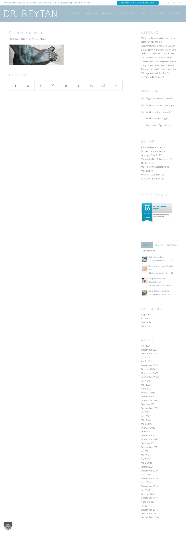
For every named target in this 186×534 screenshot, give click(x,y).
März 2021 (146, 462)
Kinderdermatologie (156, 118)
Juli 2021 (145, 451)
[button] (8, 526)
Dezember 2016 (149, 509)
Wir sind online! (156, 257)
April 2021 (146, 459)
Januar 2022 (147, 431)
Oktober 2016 (148, 513)
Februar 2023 (148, 392)
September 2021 (150, 447)
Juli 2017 (145, 505)
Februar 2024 (148, 369)
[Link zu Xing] (174, 2)
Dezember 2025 (149, 349)
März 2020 (146, 474)
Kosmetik (146, 322)
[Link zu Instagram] (179, 2)
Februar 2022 (148, 427)
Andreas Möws (39, 39)
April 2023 (146, 388)
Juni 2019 (146, 482)
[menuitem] (76, 13)
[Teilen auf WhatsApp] (41, 85)
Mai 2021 (146, 455)
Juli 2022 (145, 412)
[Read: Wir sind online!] (144, 259)
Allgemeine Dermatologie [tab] (159, 98)
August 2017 (147, 501)
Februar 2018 (148, 494)
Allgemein (146, 314)
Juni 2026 (146, 345)
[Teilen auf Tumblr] (78, 85)
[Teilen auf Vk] (91, 85)
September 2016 (150, 517)
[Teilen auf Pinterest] (53, 85)
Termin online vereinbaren (137, 2)
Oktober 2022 (148, 404)
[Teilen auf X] (28, 85)
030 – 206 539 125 (154, 174)
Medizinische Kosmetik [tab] (158, 112)
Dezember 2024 (149, 365)
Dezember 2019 (149, 478)
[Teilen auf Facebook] (15, 85)
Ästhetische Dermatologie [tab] (160, 105)
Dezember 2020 (149, 470)
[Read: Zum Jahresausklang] (144, 293)
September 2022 (150, 408)
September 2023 (150, 377)
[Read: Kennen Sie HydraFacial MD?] (144, 268)
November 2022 (149, 400)
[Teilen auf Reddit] (103, 85)
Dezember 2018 (149, 486)
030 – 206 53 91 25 (41, 2)
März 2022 (146, 423)
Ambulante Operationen (159, 125)
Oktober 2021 (148, 443)
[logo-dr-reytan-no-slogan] (30, 13)
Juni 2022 (146, 416)
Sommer (145, 326)
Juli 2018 (145, 490)
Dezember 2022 (149, 396)
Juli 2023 (145, 381)
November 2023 (149, 373)
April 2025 (146, 361)
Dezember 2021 (149, 435)
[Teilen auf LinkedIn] (66, 85)
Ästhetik (145, 318)
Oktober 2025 (148, 353)
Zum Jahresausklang (159, 290)
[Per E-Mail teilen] (116, 85)
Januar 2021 (147, 466)
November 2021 (149, 439)
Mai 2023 (146, 384)
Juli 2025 (145, 357)
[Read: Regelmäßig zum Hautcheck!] (144, 280)
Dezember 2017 (149, 497)
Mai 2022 (146, 419)
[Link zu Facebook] (168, 2)
